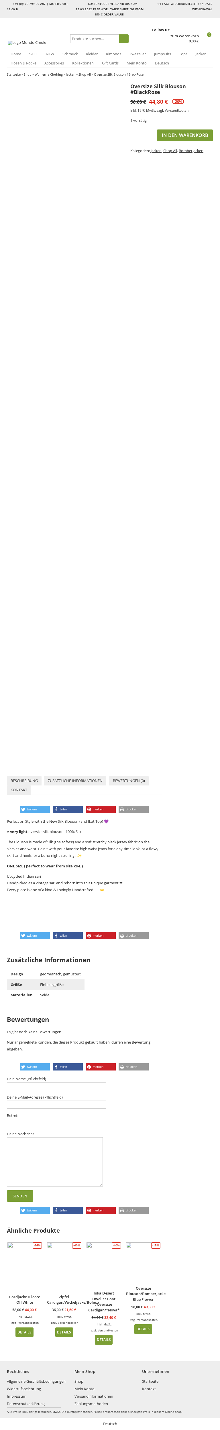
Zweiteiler (137, 53)
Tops (183, 53)
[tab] (24, 780)
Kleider (92, 53)
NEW (50, 53)
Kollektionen (83, 63)
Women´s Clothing (49, 74)
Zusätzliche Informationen (75, 780)
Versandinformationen (93, 1396)
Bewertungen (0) (129, 780)
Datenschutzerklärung (26, 1403)
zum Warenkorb (184, 36)
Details (24, 1332)
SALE (33, 53)
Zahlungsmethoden (91, 1403)
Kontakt (19, 789)
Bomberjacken (191, 150)
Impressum (16, 1396)
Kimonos (113, 53)
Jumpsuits (162, 53)
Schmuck (70, 53)
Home (16, 53)
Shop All (84, 74)
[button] (35, 809)
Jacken (201, 53)
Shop (28, 74)
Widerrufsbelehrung (24, 1388)
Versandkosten (176, 110)
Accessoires (54, 63)
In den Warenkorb (185, 135)
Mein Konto (137, 63)
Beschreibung (24, 780)
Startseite (14, 74)
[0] (206, 41)
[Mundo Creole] (38, 43)
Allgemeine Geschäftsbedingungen (36, 1381)
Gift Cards (110, 63)
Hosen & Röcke (23, 63)
